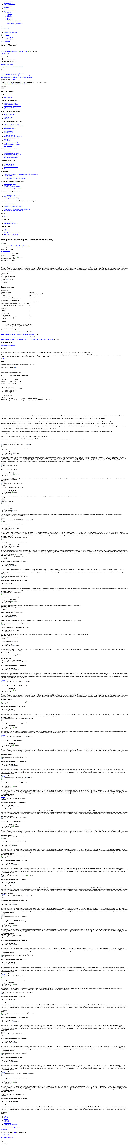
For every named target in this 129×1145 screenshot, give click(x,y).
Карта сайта (4, 1129)
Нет (14, 79)
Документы (6, 1121)
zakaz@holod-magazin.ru (7, 64)
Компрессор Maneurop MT (10, 32)
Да (12, 79)
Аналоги (3, 680)
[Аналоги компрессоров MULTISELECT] (4, 358)
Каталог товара (7, 31)
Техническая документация (11, 1124)
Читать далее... (5, 273)
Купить (2, 464)
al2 (15, 1132)
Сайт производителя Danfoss (8, 345)
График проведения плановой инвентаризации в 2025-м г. (17, 75)
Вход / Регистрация (8, 39)
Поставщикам (7, 1123)
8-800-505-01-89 (5, 28)
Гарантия (6, 1116)
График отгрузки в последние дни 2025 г (12, 73)
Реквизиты (6, 1120)
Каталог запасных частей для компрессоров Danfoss (14, 331)
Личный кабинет (8, 1125)
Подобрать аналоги (5, 251)
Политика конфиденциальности (12, 1127)
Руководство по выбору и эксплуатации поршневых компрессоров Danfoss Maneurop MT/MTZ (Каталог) (27, 339)
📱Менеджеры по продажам (9, 59)
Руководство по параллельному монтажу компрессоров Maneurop (17, 334)
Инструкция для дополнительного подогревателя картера (15, 336)
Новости (6, 1119)
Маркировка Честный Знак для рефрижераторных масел (16, 77)
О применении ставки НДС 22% (10, 74)
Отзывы (6, 1117)
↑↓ (10, 397)
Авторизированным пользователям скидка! (12, 66)
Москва (7, 35)
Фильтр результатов (7, 395)
